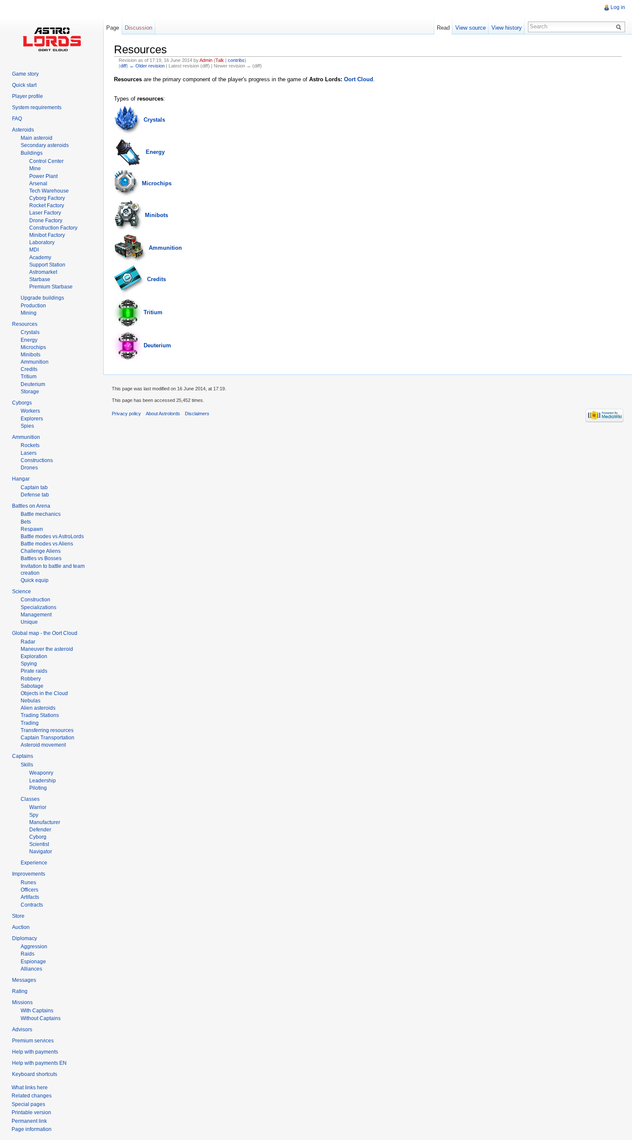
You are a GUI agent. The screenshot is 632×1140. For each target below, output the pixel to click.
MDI (34, 250)
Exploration (34, 656)
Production (33, 306)
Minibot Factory (47, 235)
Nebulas (30, 701)
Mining (29, 313)
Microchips (157, 183)
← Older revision (147, 65)
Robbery (31, 679)
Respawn (32, 529)
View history (506, 28)
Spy (33, 815)
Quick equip (35, 580)
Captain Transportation (47, 738)
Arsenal (38, 184)
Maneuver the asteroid (47, 649)
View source (470, 28)
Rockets (30, 445)
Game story (25, 74)
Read (443, 28)
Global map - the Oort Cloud (44, 633)
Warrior (37, 807)
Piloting (38, 788)
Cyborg (37, 837)
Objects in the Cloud (44, 693)
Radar (28, 642)
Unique (29, 622)
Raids (27, 954)
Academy (40, 257)
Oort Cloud (358, 79)
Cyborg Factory (47, 198)
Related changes (32, 1096)
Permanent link (29, 1121)
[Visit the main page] (51, 38)
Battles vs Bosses (41, 558)
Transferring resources (47, 730)
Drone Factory (45, 221)
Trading (30, 723)
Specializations (38, 607)
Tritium (153, 312)
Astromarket (43, 272)
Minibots (156, 215)
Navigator (40, 852)
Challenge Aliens (41, 551)
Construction (35, 600)
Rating (20, 991)
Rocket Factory (46, 205)
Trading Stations (40, 715)
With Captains (37, 1011)
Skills (27, 765)
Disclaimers (197, 413)
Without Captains (41, 1018)
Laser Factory (45, 213)
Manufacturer (44, 822)
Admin (205, 60)
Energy (155, 152)
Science (21, 591)
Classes (30, 799)
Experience (34, 863)
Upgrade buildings (42, 298)
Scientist (39, 844)
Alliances (31, 969)
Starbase (39, 279)
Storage (30, 392)
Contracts (32, 905)
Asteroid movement (43, 745)
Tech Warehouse (49, 191)
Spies (27, 426)
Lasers (29, 453)
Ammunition (165, 248)
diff (123, 65)
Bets (26, 522)
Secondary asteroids (45, 145)
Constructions (37, 460)
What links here (30, 1088)
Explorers (32, 419)
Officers (29, 890)
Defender (40, 830)
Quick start (24, 85)
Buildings (32, 153)
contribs (236, 60)
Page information (32, 1129)
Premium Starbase (51, 287)
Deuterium (157, 345)
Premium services (33, 1041)
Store (18, 916)
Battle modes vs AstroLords (52, 536)
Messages (24, 980)
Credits (156, 279)
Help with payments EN (39, 1063)
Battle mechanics (41, 514)
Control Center (46, 161)
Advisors (22, 1030)
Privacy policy (126, 413)
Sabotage (32, 686)
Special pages (28, 1104)
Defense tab (35, 495)
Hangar (21, 479)
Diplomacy (24, 938)
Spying (29, 664)
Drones (29, 468)
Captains (22, 756)
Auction (21, 927)
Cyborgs (22, 403)
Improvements (28, 874)
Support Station (47, 265)
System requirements (36, 107)
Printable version (31, 1112)
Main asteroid (36, 138)
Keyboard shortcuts (34, 1074)
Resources (24, 324)
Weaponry (41, 773)
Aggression (34, 947)
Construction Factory (53, 228)
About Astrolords (163, 413)
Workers (30, 411)
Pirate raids (34, 671)
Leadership (42, 781)
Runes (28, 883)
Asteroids (23, 130)
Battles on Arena (31, 506)
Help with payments (35, 1052)
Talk (219, 60)
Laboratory (42, 242)
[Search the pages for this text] (620, 26)
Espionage (33, 962)
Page (112, 28)
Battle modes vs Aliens (47, 544)
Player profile (27, 96)
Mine (35, 168)
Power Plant (43, 176)
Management (36, 615)
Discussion (138, 28)
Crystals (154, 119)
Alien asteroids (38, 708)
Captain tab (34, 487)
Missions (22, 1002)
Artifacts (30, 897)
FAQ (17, 119)
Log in (618, 7)
